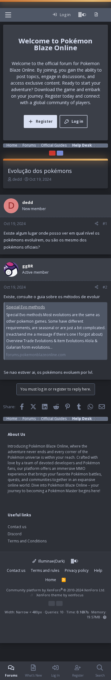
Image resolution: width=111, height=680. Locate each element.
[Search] (106, 15)
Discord (15, 533)
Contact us (17, 526)
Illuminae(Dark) (50, 561)
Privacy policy (76, 570)
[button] (104, 617)
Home (50, 579)
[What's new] (96, 15)
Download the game (54, 89)
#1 (105, 223)
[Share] (96, 223)
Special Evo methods (25, 307)
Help (98, 570)
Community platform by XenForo (55, 590)
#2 (105, 287)
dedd (17, 179)
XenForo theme (49, 595)
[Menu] (8, 15)
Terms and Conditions (27, 541)
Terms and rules (45, 570)
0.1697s (82, 612)
